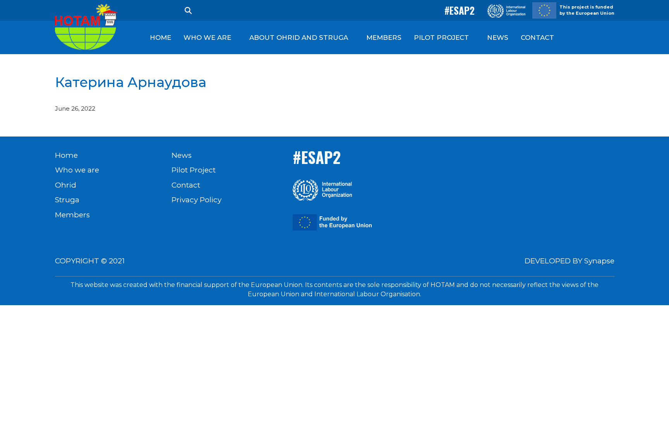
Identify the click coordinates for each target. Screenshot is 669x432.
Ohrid (65, 185)
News (182, 155)
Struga (67, 199)
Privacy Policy (196, 199)
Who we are (77, 170)
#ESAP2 (459, 10)
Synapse (599, 260)
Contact (186, 185)
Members (72, 214)
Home (66, 155)
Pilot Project (194, 170)
